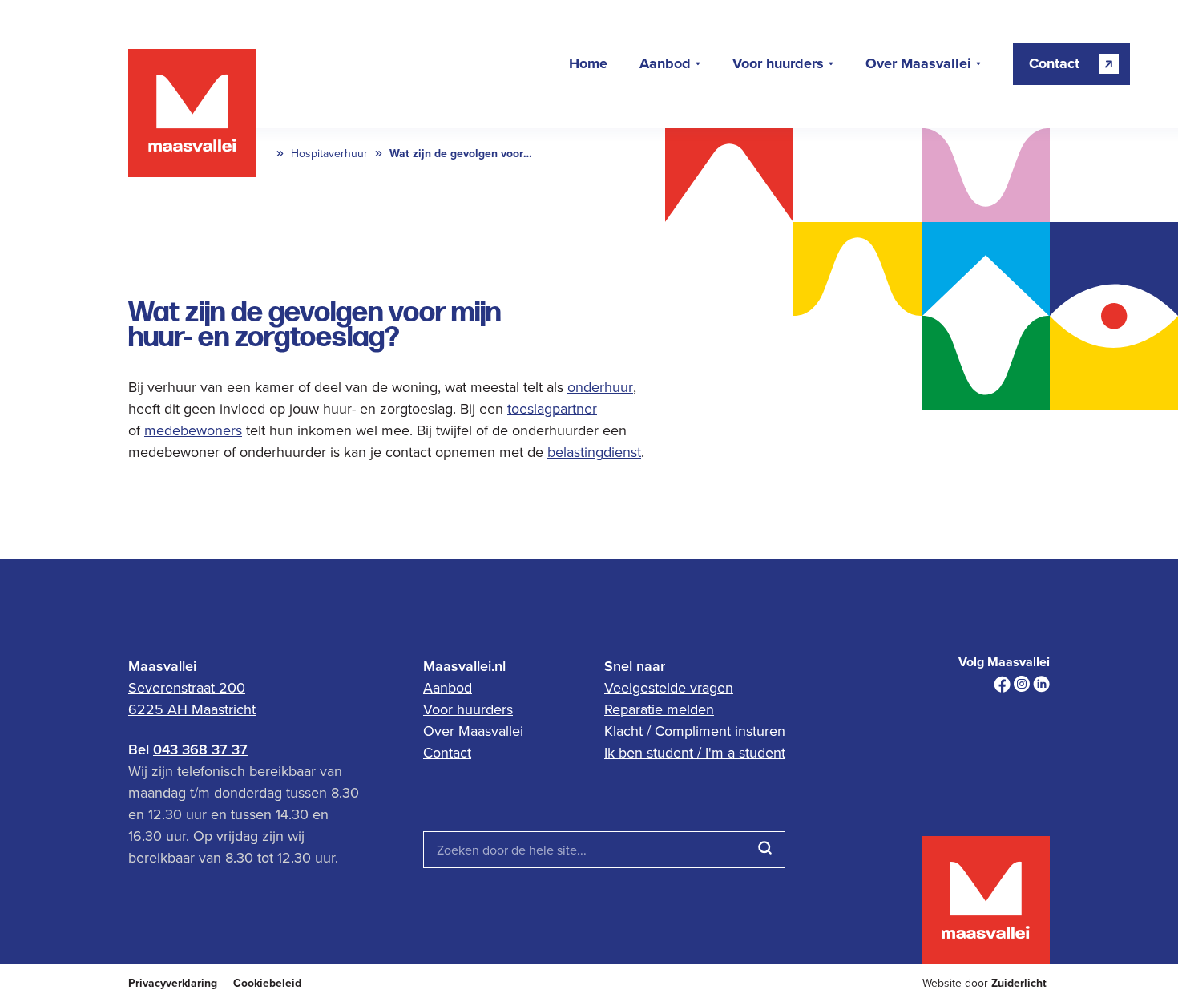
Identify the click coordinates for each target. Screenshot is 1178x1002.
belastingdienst (594, 452)
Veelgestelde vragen (668, 687)
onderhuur (600, 387)
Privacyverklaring (172, 983)
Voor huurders (778, 64)
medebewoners (193, 430)
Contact (447, 752)
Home (588, 64)
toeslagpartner (552, 408)
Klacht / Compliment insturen (694, 731)
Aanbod (665, 64)
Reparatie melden (659, 709)
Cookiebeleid (267, 983)
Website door (984, 983)
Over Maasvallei (918, 64)
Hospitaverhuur (329, 153)
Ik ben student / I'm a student (694, 752)
